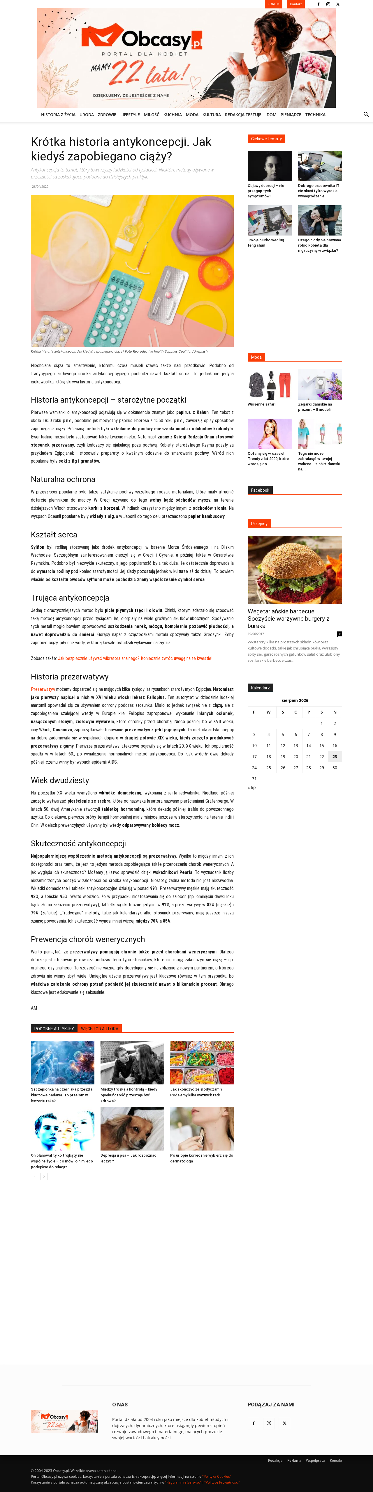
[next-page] (43, 1176)
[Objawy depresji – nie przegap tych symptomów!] (270, 166)
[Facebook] (318, 4)
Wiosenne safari (261, 404)
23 (334, 756)
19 (283, 756)
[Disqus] (132, 1273)
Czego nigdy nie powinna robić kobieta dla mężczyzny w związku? (319, 245)
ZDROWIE (107, 114)
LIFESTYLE (130, 114)
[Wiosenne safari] (270, 384)
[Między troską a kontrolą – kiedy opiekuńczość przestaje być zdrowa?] (132, 1062)
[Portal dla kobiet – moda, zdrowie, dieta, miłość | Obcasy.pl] (186, 58)
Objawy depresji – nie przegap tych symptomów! (266, 190)
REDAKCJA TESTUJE (243, 114)
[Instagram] (328, 4)
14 (308, 745)
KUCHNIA (172, 114)
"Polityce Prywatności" (222, 1482)
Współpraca (315, 1460)
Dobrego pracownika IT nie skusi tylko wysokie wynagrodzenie (318, 190)
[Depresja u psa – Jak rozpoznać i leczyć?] (132, 1129)
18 (268, 756)
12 (283, 745)
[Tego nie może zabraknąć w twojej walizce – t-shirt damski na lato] (320, 434)
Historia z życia (58, 114)
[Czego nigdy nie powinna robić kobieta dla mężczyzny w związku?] (320, 220)
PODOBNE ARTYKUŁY (54, 1028)
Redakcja (275, 1460)
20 (295, 756)
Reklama (294, 1460)
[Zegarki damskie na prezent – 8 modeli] (320, 384)
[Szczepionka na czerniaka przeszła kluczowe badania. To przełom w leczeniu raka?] (62, 1062)
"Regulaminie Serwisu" (183, 1482)
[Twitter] (337, 4)
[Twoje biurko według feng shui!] (270, 220)
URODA (87, 114)
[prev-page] (34, 1176)
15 (321, 745)
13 (295, 745)
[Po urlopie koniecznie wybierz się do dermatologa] (202, 1129)
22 (321, 756)
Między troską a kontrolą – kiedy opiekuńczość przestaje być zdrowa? (129, 1095)
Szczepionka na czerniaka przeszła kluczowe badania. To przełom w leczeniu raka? (61, 1095)
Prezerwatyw (43, 689)
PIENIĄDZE (291, 114)
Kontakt (336, 1460)
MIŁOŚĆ (151, 114)
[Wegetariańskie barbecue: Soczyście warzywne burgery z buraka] (295, 570)
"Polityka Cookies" (216, 1476)
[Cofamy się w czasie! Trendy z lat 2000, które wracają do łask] (270, 434)
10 (254, 745)
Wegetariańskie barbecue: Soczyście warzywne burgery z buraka (289, 618)
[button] (366, 115)
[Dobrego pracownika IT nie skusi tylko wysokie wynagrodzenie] (320, 166)
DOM (272, 114)
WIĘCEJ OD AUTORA (99, 1028)
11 (268, 745)
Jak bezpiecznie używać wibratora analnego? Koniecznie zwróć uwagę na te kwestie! (135, 658)
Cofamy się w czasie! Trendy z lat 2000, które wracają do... (268, 458)
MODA (192, 114)
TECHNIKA (315, 114)
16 (334, 745)
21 (308, 756)
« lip (252, 787)
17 (254, 756)
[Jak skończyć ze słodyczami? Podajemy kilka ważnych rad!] (202, 1062)
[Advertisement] (295, 303)
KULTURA (212, 114)
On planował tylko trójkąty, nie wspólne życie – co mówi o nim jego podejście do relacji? (62, 1161)
